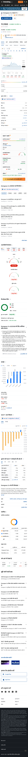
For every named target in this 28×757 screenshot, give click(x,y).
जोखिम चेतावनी (3, 749)
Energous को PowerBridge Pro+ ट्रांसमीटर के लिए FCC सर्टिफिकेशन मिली (13, 207)
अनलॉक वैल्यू (23, 82)
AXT (26, 562)
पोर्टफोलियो (3, 701)
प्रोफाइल (7, 45)
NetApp (3, 562)
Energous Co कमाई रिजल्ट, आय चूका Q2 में (11, 199)
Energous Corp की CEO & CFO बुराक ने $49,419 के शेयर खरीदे (13, 224)
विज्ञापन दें (17, 701)
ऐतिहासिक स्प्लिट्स (22, 45)
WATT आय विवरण (6, 415)
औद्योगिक (25, 501)
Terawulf (15, 562)
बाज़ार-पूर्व (16, 5)
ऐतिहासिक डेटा (16, 45)
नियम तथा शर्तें (3, 740)
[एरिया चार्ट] (4, 48)
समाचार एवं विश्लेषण (13, 42)
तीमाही (6, 421)
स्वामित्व (11, 45)
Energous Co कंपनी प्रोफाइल (9, 485)
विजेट (2, 704)
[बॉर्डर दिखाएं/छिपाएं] (9, 48)
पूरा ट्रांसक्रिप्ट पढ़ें (24, 353)
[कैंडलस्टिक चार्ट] (2, 48)
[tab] (8, 249)
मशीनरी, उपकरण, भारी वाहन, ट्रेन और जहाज (18, 498)
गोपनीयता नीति (3, 745)
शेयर (2, 5)
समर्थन (16, 704)
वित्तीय (21, 42)
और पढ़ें (2, 495)
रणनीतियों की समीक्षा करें (9, 37)
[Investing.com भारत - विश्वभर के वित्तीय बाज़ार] (8, 2)
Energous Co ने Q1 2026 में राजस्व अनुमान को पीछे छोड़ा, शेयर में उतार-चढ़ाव (13, 233)
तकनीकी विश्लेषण (6, 245)
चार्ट (7, 42)
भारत (12, 5)
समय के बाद (22, 5)
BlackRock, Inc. (5, 553)
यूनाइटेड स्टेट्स (24, 507)
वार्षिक (2, 421)
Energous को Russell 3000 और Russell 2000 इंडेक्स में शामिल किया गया (12, 215)
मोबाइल (2, 698)
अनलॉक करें (15, 479)
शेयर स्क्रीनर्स (7, 5)
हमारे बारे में (17, 698)
